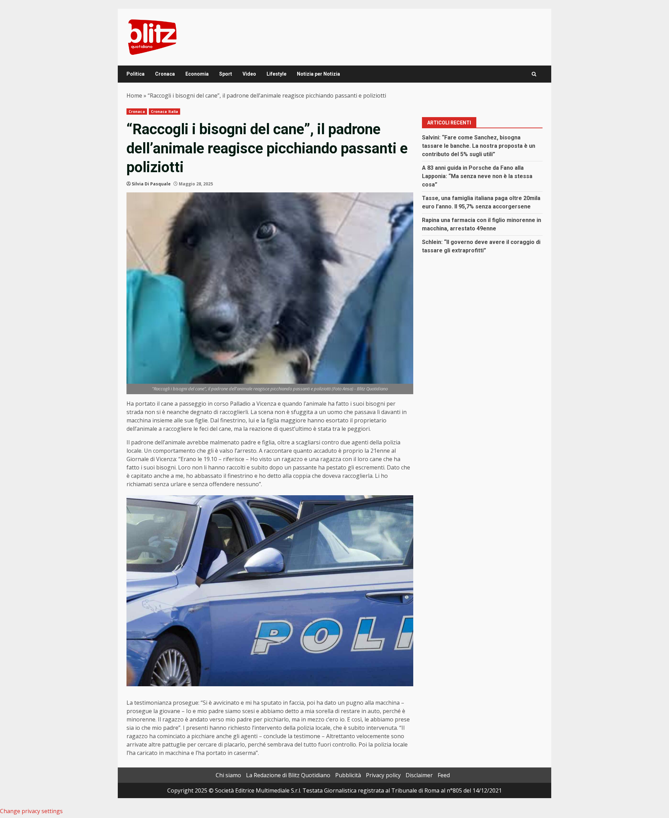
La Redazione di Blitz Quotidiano (288, 775)
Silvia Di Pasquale (151, 184)
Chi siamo (228, 775)
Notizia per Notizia (318, 74)
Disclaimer (419, 775)
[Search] (534, 74)
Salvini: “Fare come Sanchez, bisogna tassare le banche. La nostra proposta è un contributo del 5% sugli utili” (478, 146)
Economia (197, 74)
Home (134, 95)
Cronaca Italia (164, 111)
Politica (135, 74)
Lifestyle (276, 74)
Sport (225, 74)
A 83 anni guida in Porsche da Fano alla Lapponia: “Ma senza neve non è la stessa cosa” (477, 176)
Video (249, 74)
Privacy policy (383, 775)
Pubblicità (348, 775)
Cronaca (165, 74)
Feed (444, 775)
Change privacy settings (31, 811)
